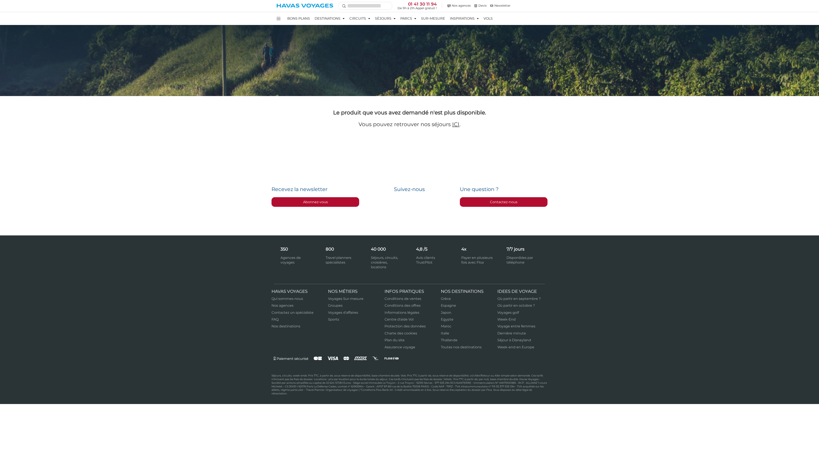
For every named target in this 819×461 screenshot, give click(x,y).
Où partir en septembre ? (519, 299)
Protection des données (405, 326)
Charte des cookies (401, 333)
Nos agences (282, 305)
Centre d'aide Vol (399, 319)
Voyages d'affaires (343, 313)
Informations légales (402, 313)
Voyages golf (508, 313)
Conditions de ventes (403, 299)
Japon (446, 313)
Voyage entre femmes (516, 326)
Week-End (506, 319)
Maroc (446, 326)
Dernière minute (511, 333)
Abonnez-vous (315, 202)
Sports (333, 319)
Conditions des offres (403, 305)
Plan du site (395, 340)
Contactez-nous (503, 202)
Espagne (448, 305)
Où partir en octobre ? (516, 305)
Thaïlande (449, 340)
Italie (445, 333)
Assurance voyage (400, 347)
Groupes (335, 305)
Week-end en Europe (515, 347)
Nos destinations (286, 326)
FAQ (275, 319)
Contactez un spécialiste (293, 313)
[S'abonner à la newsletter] (492, 5)
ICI (455, 124)
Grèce (446, 299)
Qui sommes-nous (287, 299)
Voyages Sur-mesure (345, 299)
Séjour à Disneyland (514, 340)
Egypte (447, 319)
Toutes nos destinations (461, 347)
